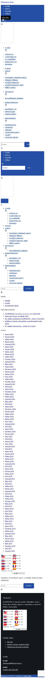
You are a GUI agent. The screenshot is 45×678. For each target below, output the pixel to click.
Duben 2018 (9, 474)
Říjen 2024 (9, 364)
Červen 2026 (9, 337)
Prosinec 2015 (10, 501)
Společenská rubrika (14, 98)
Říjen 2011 (8, 543)
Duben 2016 (9, 499)
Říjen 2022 (9, 401)
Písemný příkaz (11, 80)
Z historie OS (10, 57)
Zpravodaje (10, 112)
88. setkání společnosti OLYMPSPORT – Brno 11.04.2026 (24, 319)
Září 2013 (8, 523)
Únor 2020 (9, 444)
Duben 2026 (9, 339)
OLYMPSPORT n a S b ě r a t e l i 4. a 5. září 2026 (22, 314)
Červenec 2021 (10, 431)
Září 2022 (8, 404)
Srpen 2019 (9, 451)
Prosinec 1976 (10, 551)
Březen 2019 (9, 461)
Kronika (8, 64)
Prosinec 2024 (10, 359)
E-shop (8, 68)
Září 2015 (8, 506)
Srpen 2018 (9, 469)
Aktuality (7, 301)
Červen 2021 (9, 434)
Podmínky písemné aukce (15, 77)
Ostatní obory (11, 137)
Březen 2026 (9, 342)
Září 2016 (8, 494)
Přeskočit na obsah (7, 2)
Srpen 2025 (9, 347)
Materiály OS (10, 109)
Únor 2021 (8, 436)
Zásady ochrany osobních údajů (18, 644)
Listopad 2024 (10, 362)
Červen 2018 (9, 471)
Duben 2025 (9, 352)
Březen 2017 (9, 489)
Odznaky (9, 127)
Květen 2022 (9, 414)
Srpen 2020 (9, 441)
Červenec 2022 (10, 409)
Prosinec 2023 (10, 381)
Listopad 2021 (10, 424)
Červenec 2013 (10, 528)
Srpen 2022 (9, 406)
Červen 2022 (9, 411)
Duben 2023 (9, 396)
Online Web (27, 676)
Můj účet (5, 18)
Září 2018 (8, 466)
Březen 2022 (9, 419)
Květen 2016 (9, 496)
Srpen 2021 (9, 429)
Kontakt (7, 6)
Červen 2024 (9, 371)
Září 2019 (8, 449)
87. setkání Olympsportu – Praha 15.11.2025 (20, 326)
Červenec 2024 (10, 369)
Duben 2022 (9, 416)
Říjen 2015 (8, 504)
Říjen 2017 (8, 481)
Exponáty (8, 11)
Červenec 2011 (10, 546)
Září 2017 (8, 484)
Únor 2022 (9, 421)
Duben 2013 (9, 531)
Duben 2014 (9, 518)
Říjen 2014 (8, 513)
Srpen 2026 (9, 334)
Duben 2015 (9, 508)
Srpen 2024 (9, 367)
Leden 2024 (9, 379)
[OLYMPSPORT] (7, 43)
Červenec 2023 (10, 391)
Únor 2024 (9, 376)
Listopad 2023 (10, 384)
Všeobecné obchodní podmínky (18, 647)
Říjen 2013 (8, 521)
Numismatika (10, 125)
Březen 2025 (9, 354)
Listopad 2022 (10, 399)
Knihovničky (10, 114)
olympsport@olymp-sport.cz (12, 663)
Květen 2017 (9, 486)
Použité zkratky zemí (14, 85)
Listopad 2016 (10, 491)
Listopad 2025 (10, 344)
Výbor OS (9, 54)
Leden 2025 (9, 357)
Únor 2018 (8, 476)
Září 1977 (8, 548)
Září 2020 (8, 439)
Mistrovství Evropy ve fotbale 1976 (16, 316)
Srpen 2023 (9, 389)
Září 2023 (8, 386)
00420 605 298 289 (10, 670)
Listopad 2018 (10, 464)
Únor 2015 (8, 511)
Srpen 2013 (9, 526)
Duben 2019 (9, 459)
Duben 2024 (9, 374)
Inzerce (7, 8)
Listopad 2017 (10, 479)
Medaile (8, 130)
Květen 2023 (9, 394)
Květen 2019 (9, 456)
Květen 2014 (9, 516)
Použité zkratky (12, 82)
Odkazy (7, 13)
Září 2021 (8, 426)
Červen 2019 (9, 454)
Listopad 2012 (10, 533)
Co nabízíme (10, 59)
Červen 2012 (9, 538)
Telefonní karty (12, 132)
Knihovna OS (11, 62)
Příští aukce (10, 87)
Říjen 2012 (8, 536)
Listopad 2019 (10, 446)
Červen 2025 (9, 349)
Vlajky (8, 135)
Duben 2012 (9, 541)
